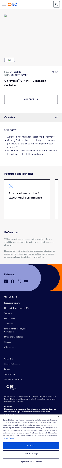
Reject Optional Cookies (31, 462)
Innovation (8, 324)
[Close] (59, 416)
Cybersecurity (10, 347)
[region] (31, 441)
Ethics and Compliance (13, 337)
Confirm (31, 446)
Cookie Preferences (12, 364)
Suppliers (8, 313)
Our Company (10, 319)
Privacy (7, 369)
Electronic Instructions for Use (16, 308)
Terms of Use (9, 374)
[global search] (56, 4)
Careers (7, 342)
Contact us (8, 359)
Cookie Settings (31, 454)
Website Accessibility (13, 380)
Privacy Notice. (9, 438)
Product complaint (12, 303)
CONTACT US (31, 99)
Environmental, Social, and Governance (15, 330)
